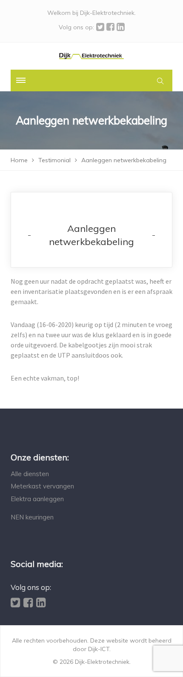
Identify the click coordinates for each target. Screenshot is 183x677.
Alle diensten (30, 474)
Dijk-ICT (98, 649)
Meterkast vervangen (42, 486)
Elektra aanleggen (37, 499)
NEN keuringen (32, 517)
